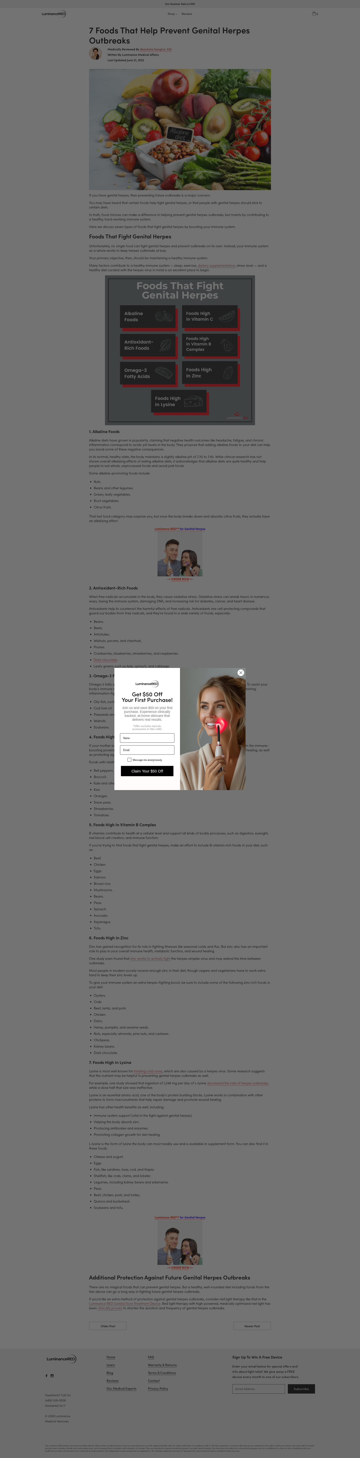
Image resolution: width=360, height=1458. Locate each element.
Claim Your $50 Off (147, 771)
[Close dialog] (241, 672)
